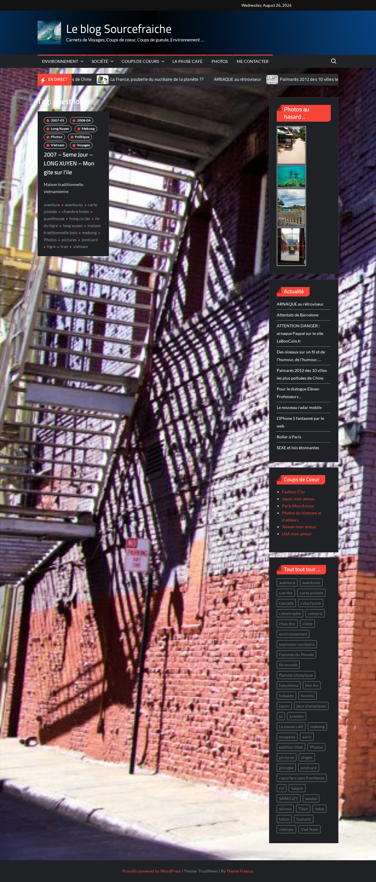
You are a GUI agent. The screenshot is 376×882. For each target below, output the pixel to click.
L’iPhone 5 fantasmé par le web (300, 422)
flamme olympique (296, 675)
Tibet (303, 808)
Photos (220, 61)
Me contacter (252, 61)
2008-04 (83, 120)
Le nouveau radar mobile (299, 407)
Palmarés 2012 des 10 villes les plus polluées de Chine (293, 79)
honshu (307, 695)
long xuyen (73, 225)
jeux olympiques (311, 705)
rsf (281, 788)
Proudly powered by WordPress (151, 870)
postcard (90, 239)
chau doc (287, 623)
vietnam (80, 246)
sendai (311, 798)
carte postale (311, 592)
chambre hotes (75, 211)
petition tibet (291, 746)
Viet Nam (309, 829)
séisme (285, 808)
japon (284, 705)
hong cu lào (79, 218)
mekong (89, 232)
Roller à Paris (289, 436)
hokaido (286, 695)
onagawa (287, 736)
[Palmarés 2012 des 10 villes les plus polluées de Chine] (234, 79)
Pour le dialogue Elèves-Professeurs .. (298, 392)
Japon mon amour (298, 498)
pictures (69, 239)
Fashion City (293, 491)
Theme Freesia (239, 870)
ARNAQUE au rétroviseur (198, 79)
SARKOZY (288, 798)
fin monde (288, 664)
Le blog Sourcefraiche (119, 29)
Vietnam (57, 145)
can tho (286, 592)
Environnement (60, 61)
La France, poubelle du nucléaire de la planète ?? (118, 79)
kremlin (297, 716)
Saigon (297, 788)
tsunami (303, 818)
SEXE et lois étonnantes (298, 447)
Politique (82, 137)
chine (308, 623)
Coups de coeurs (140, 61)
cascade (286, 603)
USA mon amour (297, 533)
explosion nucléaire (297, 644)
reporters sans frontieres (301, 777)
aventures (74, 204)
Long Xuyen (60, 128)
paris (306, 736)
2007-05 (57, 120)
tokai (319, 808)
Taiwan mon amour (299, 526)
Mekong (88, 128)
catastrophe (290, 613)
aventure (52, 204)
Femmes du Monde (296, 654)
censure (315, 613)
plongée (286, 767)
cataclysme (311, 603)
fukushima (288, 685)
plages (307, 757)
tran (64, 246)
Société (100, 61)
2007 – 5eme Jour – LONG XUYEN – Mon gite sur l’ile (69, 163)
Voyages (83, 145)
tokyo (284, 818)
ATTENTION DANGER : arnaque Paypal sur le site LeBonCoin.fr (300, 333)
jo (281, 716)
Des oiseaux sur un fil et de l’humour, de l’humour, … (301, 355)
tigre (51, 246)
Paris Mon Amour (298, 505)
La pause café (187, 61)
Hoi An (311, 685)
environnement (293, 633)
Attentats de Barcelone (297, 314)
